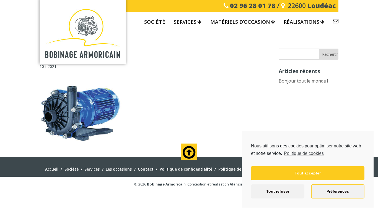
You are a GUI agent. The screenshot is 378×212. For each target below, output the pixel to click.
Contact (335, 22)
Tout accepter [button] (308, 173)
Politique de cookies (304, 153)
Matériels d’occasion (240, 22)
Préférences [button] (338, 191)
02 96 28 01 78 (252, 5)
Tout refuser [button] (277, 191)
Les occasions (119, 169)
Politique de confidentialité (186, 169)
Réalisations (301, 22)
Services (185, 22)
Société (154, 22)
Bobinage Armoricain (166, 184)
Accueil (51, 169)
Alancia (236, 184)
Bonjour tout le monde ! (303, 81)
